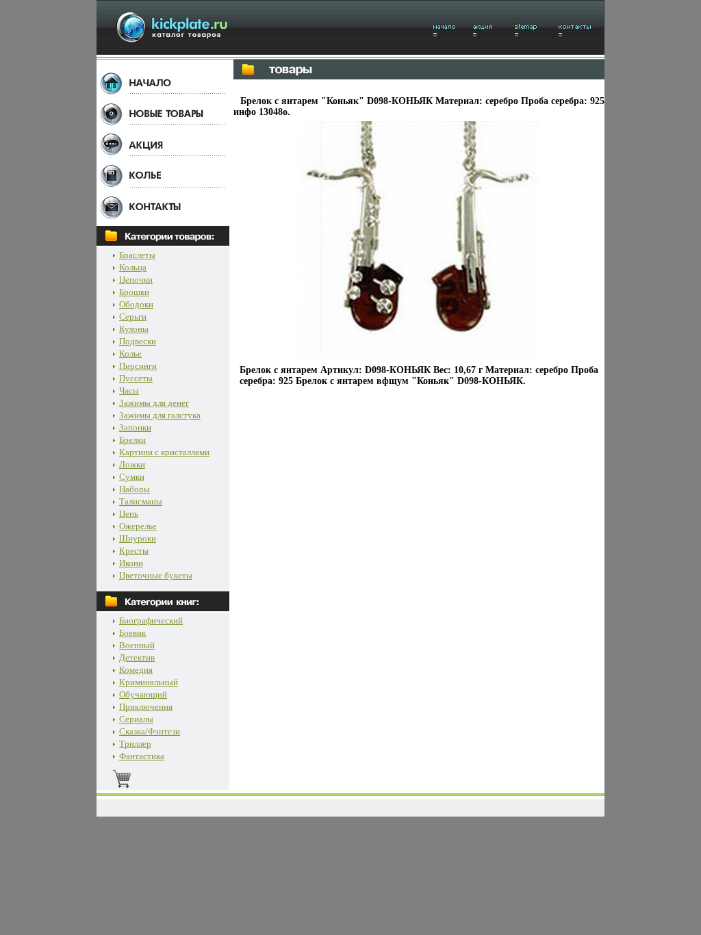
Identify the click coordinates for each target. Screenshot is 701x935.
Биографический (151, 620)
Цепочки (136, 279)
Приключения (146, 707)
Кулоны (134, 329)
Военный (137, 645)
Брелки (132, 440)
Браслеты (137, 255)
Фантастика (141, 756)
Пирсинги (138, 366)
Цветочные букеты (155, 575)
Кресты (134, 551)
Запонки (135, 427)
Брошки (134, 292)
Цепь (128, 514)
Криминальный (148, 682)
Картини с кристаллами (164, 452)
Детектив (137, 657)
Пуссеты (136, 378)
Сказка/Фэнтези (149, 731)
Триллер (135, 744)
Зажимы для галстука (160, 415)
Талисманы (140, 501)
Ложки (132, 464)
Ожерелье (138, 526)
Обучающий (143, 694)
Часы (129, 390)
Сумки (131, 477)
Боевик (132, 633)
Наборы (134, 489)
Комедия (136, 670)
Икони (131, 563)
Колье (130, 353)
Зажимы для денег (154, 403)
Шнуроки (137, 538)
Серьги (132, 316)
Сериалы (136, 719)
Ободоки (136, 304)
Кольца (132, 267)
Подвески (137, 341)
